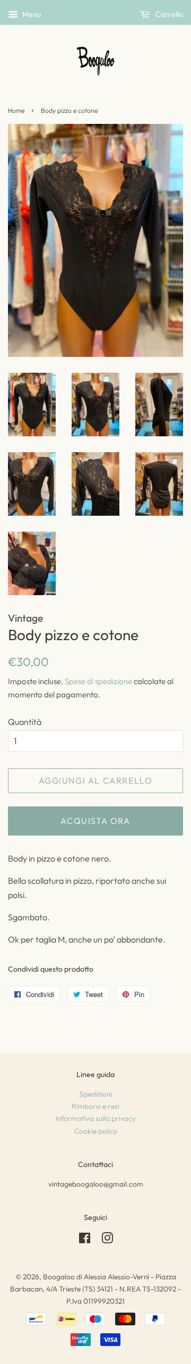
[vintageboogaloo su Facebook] (85, 1240)
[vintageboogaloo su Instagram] (107, 1240)
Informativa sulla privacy (96, 1118)
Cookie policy (95, 1131)
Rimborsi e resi (95, 1106)
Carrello (168, 14)
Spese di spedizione (98, 681)
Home (16, 110)
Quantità (24, 721)
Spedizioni (96, 1094)
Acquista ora (95, 820)
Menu (31, 14)
